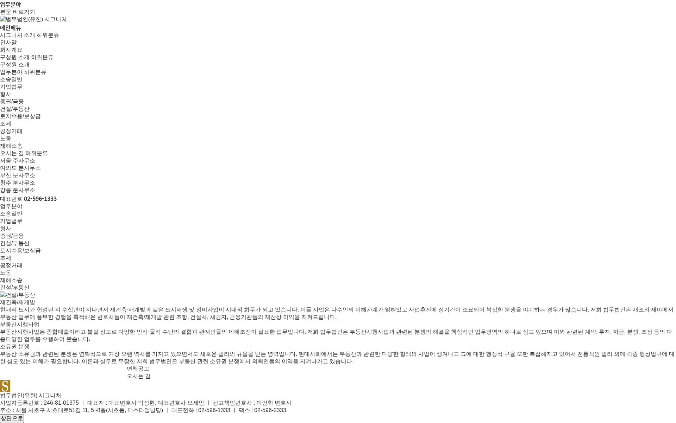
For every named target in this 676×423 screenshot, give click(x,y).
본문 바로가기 (17, 12)
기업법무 (11, 87)
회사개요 (11, 50)
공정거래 (11, 131)
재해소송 (11, 146)
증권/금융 (12, 101)
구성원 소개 (15, 57)
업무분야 (11, 72)
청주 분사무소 (17, 183)
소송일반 (11, 79)
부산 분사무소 (17, 175)
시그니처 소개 (17, 35)
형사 (5, 94)
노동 (5, 138)
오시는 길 (12, 153)
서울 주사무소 (17, 161)
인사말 (8, 42)
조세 (5, 124)
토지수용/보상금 (20, 116)
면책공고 (138, 369)
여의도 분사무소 (20, 168)
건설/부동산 (15, 109)
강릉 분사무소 (17, 190)
